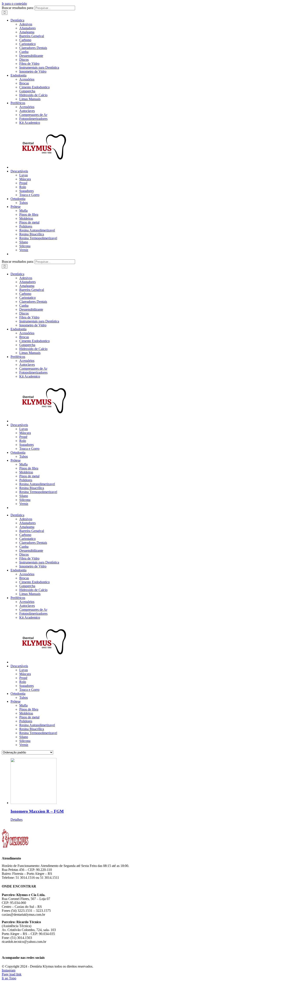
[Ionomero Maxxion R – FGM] (154, 781)
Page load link (11, 974)
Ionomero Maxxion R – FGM (37, 811)
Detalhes (17, 819)
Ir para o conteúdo (14, 3)
